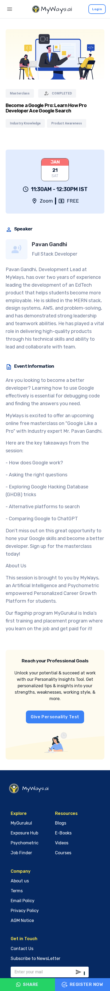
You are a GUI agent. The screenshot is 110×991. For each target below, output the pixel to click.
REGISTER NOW (86, 984)
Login (97, 9)
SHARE (30, 984)
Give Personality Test (55, 716)
